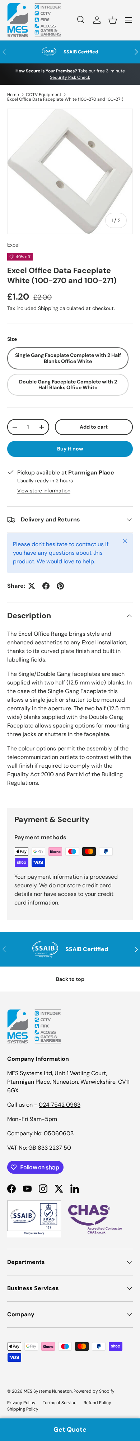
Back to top (70, 979)
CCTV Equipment (43, 94)
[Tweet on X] (31, 586)
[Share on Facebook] (46, 586)
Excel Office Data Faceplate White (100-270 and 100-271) (65, 99)
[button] (113, 20)
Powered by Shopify (94, 1391)
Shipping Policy (22, 1409)
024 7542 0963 (59, 1104)
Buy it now (70, 448)
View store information (43, 490)
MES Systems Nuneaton (48, 1391)
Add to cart (94, 427)
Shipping (48, 308)
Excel (13, 245)
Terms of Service (59, 1403)
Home (13, 94)
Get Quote (70, 1429)
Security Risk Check (70, 77)
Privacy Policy (21, 1403)
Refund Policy (97, 1403)
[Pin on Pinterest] (60, 586)
